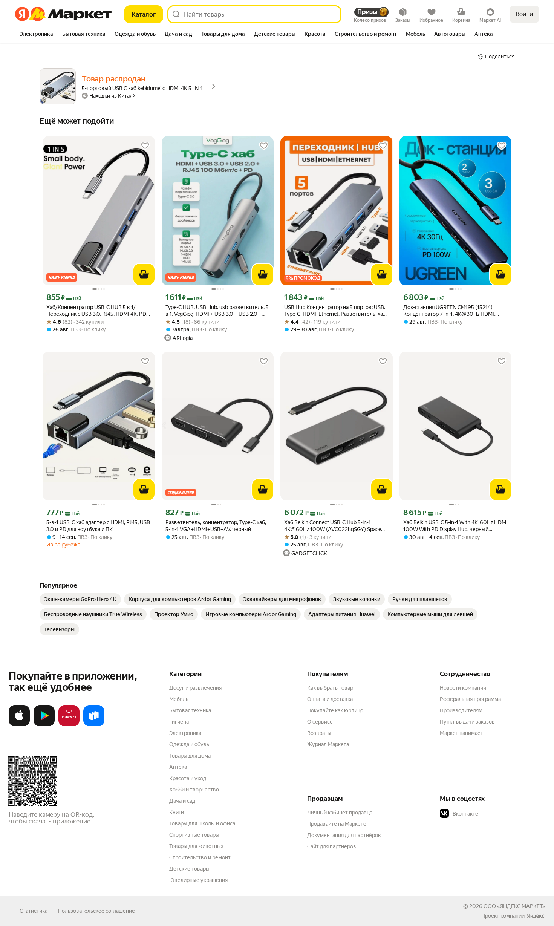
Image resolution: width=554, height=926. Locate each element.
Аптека (178, 767)
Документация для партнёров (344, 835)
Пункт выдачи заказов (467, 722)
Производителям (461, 710)
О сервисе (320, 722)
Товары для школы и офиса (202, 823)
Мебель (178, 699)
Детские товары (189, 869)
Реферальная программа (470, 699)
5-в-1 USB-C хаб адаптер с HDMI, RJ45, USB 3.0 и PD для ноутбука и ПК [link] (98, 525)
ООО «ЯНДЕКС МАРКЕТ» (514, 906)
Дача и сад (182, 801)
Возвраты (319, 733)
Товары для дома (190, 756)
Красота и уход (187, 778)
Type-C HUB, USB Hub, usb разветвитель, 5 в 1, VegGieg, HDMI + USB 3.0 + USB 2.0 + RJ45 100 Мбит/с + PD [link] (217, 310)
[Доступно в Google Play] (44, 724)
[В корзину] (144, 274)
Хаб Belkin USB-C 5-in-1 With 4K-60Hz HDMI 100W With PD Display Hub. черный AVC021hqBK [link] (455, 526)
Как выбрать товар (330, 688)
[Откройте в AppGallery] (69, 724)
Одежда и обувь (189, 744)
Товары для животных (196, 846)
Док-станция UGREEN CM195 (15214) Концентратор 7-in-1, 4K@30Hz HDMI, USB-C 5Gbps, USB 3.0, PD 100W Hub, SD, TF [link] (452, 310)
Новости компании (463, 688)
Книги (176, 812)
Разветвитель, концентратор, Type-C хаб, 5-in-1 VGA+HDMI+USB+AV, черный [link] (215, 525)
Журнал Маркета (328, 744)
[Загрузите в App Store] (19, 724)
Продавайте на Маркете (336, 824)
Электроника (185, 733)
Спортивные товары (194, 835)
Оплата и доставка (330, 699)
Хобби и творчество (194, 790)
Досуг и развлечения (195, 688)
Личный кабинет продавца (339, 813)
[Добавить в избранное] (145, 146)
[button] (492, 814)
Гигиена (179, 722)
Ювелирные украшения (198, 880)
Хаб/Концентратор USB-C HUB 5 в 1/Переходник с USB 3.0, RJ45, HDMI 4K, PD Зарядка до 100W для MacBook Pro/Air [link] (96, 310)
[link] (80, 599)
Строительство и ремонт (200, 857)
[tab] (36, 35)
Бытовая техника (190, 710)
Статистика (33, 911)
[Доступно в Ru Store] (93, 724)
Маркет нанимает (461, 733)
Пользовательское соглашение (96, 911)
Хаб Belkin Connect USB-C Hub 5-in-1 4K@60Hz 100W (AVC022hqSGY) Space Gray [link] (332, 526)
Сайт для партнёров (331, 846)
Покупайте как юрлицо (335, 710)
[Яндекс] (535, 916)
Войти (524, 14)
